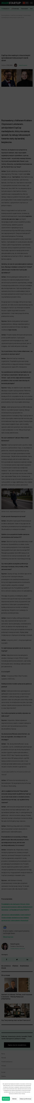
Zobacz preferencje (25, 1099)
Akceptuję (6, 1099)
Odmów (14, 1099)
